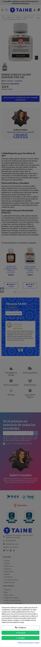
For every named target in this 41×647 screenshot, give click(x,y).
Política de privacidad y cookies (28, 643)
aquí (20, 620)
